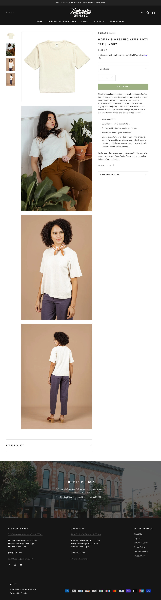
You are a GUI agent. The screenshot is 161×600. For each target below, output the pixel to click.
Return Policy (15, 445)
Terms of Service (141, 551)
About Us (138, 534)
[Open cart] (153, 12)
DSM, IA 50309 (36, 534)
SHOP (40, 21)
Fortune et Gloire (141, 543)
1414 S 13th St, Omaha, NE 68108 (86, 534)
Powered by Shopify (18, 593)
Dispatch (137, 538)
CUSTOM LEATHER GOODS (62, 21)
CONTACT (99, 21)
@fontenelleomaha (79, 559)
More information (109, 174)
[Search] (148, 12)
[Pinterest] (113, 165)
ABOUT (85, 21)
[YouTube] (21, 564)
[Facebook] (107, 165)
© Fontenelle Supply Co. (23, 590)
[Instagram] (15, 564)
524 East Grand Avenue (18, 534)
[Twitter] (110, 165)
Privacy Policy (139, 556)
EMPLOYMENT (117, 21)
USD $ (9, 12)
